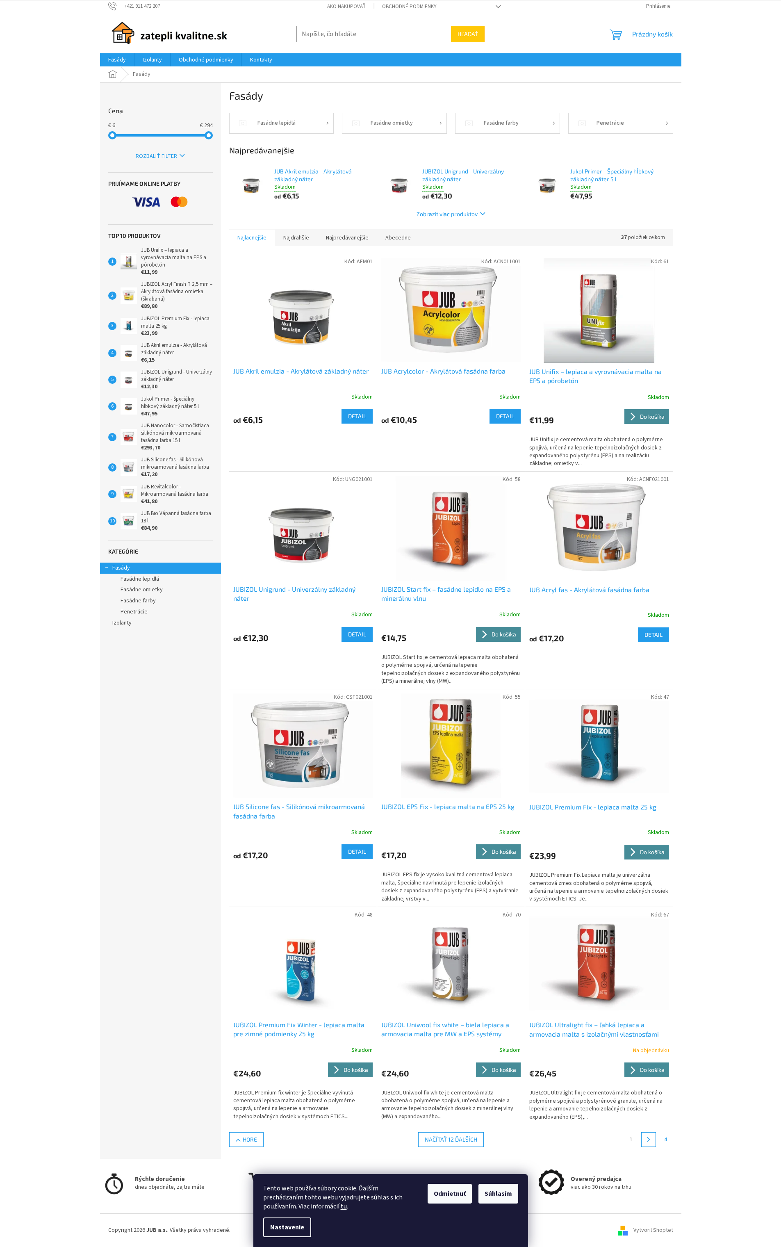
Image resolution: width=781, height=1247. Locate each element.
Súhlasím (498, 1193)
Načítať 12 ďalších (451, 1139)
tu (344, 1206)
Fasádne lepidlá (140, 579)
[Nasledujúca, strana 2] (648, 1139)
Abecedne (398, 238)
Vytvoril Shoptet (653, 1230)
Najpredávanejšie (347, 238)
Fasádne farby (138, 601)
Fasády (121, 568)
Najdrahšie (296, 238)
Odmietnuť (450, 1193)
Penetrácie (134, 612)
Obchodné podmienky (409, 6)
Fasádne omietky (142, 590)
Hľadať (468, 33)
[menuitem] (117, 59)
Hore (250, 1139)
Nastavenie (287, 1227)
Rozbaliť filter (156, 156)
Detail (357, 416)
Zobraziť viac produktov (447, 213)
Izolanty (122, 623)
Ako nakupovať (346, 6)
